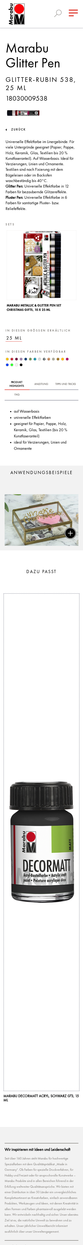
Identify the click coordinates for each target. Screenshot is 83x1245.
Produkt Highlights (16, 384)
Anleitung (41, 384)
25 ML (14, 338)
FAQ (17, 394)
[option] (41, 272)
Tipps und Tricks (65, 384)
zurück (18, 129)
